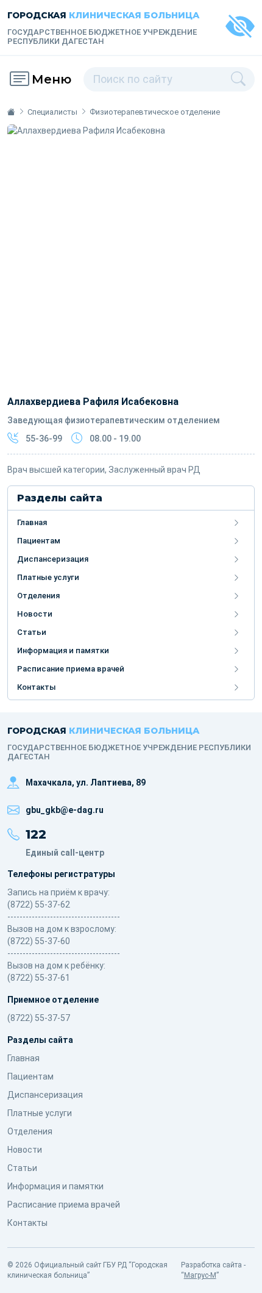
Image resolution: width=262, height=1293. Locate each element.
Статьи (31, 632)
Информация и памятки (63, 650)
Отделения (38, 595)
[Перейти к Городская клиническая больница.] (11, 111)
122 (36, 834)
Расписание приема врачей (70, 668)
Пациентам (38, 540)
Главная (32, 522)
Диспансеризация (52, 559)
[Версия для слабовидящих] (240, 27)
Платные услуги (48, 577)
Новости (34, 613)
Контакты (36, 687)
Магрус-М (200, 1275)
